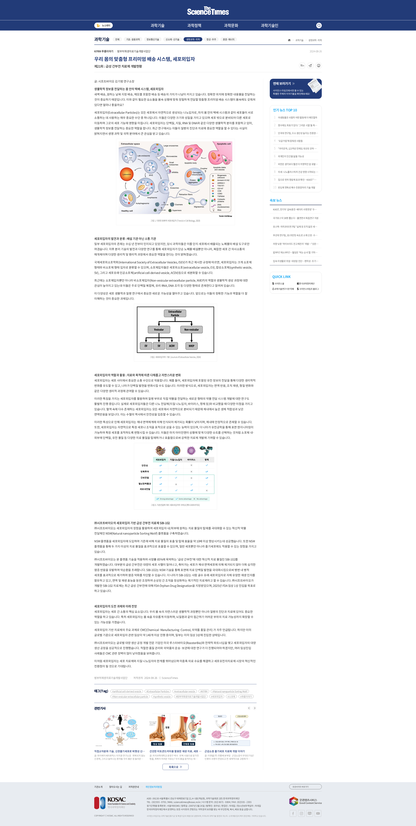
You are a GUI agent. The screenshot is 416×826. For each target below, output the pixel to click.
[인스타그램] (301, 813)
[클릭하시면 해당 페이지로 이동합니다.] (208, 10)
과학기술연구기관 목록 (284, 289)
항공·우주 (211, 39)
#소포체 (231, 696)
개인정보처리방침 (153, 786)
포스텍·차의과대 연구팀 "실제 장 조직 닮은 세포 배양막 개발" (297, 226)
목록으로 (173, 767)
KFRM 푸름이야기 (103, 51)
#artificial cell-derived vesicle (126, 691)
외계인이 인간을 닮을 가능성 (291, 156)
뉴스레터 (106, 25)
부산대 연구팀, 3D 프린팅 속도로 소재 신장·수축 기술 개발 (297, 235)
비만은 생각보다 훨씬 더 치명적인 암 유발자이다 (298, 164)
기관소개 (98, 786)
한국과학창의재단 (306, 283)
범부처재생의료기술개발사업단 (133, 51)
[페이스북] (293, 813)
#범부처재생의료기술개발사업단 (191, 696)
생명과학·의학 (193, 39)
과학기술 (158, 25)
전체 (117, 39)
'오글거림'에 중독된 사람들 (290, 140)
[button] (249, 708)
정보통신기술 (153, 39)
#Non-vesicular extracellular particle (130, 696)
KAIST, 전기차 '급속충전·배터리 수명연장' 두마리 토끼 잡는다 (297, 209)
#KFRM (203, 691)
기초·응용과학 (133, 39)
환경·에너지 (228, 39)
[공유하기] (302, 65)
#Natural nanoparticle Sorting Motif (230, 691)
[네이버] (309, 813)
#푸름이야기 (246, 696)
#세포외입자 (217, 696)
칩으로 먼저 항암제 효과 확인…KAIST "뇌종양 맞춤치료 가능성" (298, 179)
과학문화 (231, 25)
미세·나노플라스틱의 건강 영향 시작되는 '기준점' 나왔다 (298, 171)
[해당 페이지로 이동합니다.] (120, 730)
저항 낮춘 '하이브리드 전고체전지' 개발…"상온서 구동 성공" (297, 243)
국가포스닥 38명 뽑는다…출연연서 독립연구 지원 (295, 218)
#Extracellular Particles (157, 691)
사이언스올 (279, 283)
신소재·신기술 (172, 39)
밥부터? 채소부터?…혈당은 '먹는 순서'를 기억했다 (296, 252)
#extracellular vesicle (184, 691)
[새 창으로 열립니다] (114, 803)
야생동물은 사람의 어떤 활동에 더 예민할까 (297, 117)
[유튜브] (318, 813)
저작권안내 (134, 786)
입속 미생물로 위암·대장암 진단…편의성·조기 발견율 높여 (297, 261)
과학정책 (194, 25)
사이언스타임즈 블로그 (309, 289)
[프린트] (318, 65)
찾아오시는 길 (115, 786)
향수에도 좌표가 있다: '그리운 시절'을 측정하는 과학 (298, 125)
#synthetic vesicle (162, 696)
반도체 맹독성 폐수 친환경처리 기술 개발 (296, 187)
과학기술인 (269, 25)
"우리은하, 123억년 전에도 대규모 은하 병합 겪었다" (298, 148)
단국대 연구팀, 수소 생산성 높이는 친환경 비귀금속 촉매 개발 (298, 133)
